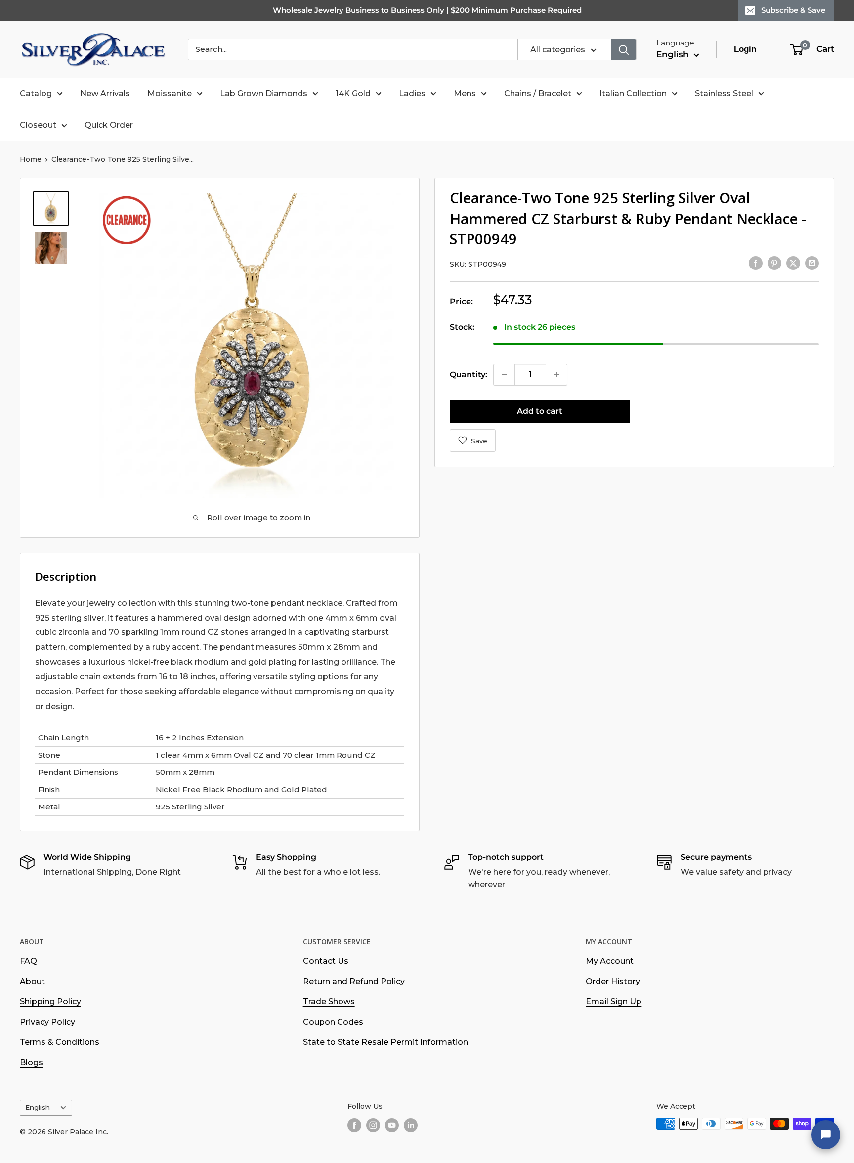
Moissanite (169, 93)
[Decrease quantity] (504, 374)
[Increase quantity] (556, 374)
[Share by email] (812, 262)
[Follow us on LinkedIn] (411, 1125)
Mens (465, 93)
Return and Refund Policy (354, 981)
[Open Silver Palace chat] (825, 1134)
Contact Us (325, 961)
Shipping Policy (50, 1001)
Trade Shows (329, 1001)
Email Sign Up (613, 1001)
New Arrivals (105, 93)
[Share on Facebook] (756, 262)
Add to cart (539, 410)
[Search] (623, 49)
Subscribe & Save (793, 10)
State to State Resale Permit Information (385, 1042)
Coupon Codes (333, 1022)
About (32, 981)
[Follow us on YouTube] (392, 1125)
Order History (613, 981)
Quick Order (109, 125)
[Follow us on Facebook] (354, 1125)
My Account (610, 961)
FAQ (28, 961)
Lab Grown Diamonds (263, 93)
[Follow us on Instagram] (373, 1125)
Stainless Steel (724, 93)
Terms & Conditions (59, 1042)
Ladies (412, 93)
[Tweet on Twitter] (793, 262)
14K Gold (353, 93)
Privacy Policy (47, 1022)
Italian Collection (633, 93)
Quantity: (468, 374)
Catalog (36, 93)
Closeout (38, 125)
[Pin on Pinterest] (774, 262)
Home (31, 159)
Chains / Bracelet (537, 93)
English (37, 1107)
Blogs (31, 1062)
